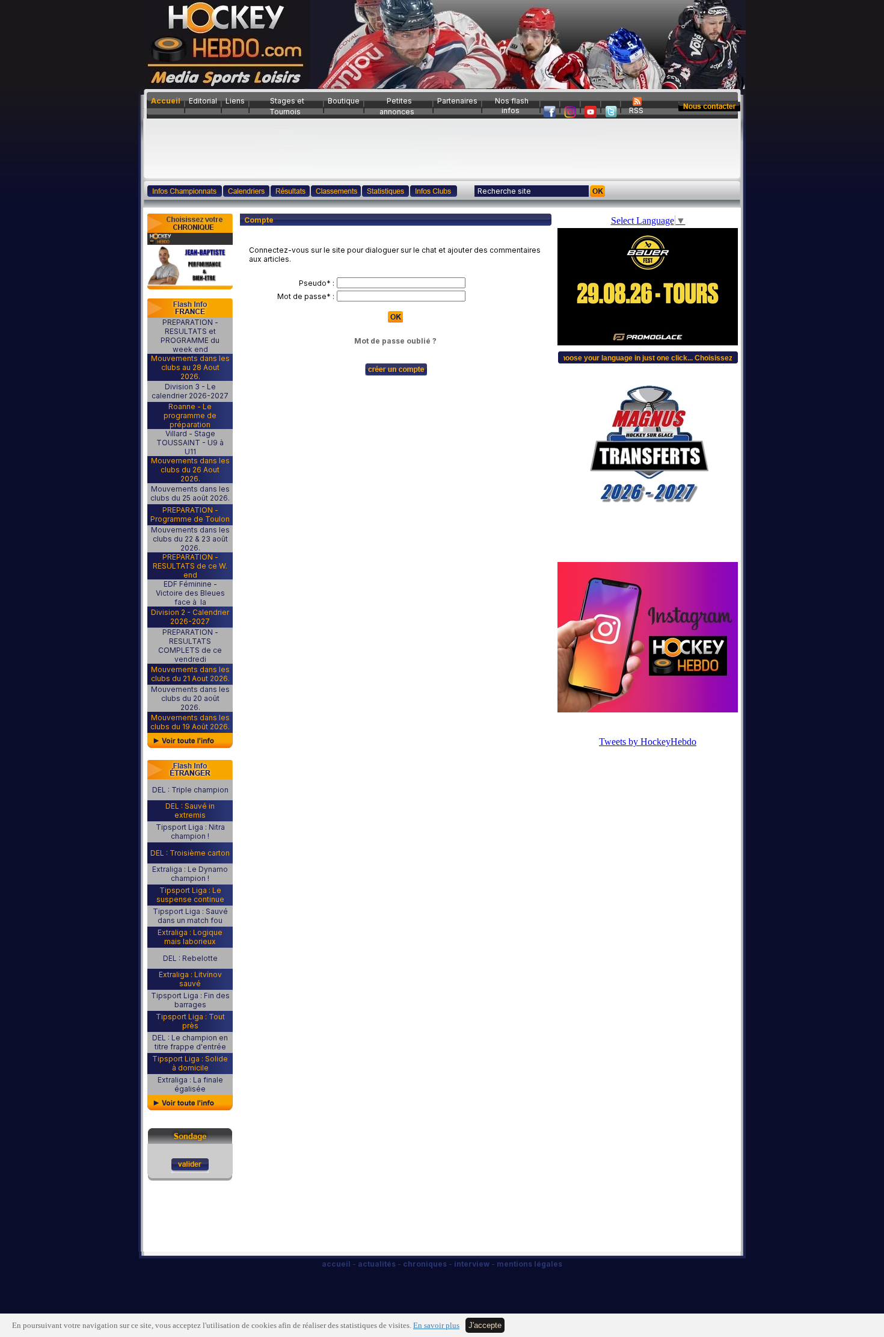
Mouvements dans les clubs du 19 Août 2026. (190, 722)
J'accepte (485, 1325)
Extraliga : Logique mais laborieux (190, 937)
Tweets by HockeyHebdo (647, 741)
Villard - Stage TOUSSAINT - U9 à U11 (190, 442)
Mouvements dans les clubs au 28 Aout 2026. (190, 367)
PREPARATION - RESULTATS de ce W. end (190, 565)
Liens (235, 100)
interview (472, 1263)
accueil (336, 1263)
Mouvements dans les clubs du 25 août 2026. (190, 493)
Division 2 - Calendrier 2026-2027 (190, 617)
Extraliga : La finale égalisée (190, 1084)
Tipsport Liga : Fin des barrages (190, 1000)
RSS (636, 110)
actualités (377, 1263)
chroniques (425, 1263)
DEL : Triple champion (190, 789)
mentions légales (529, 1263)
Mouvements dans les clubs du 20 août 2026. (190, 698)
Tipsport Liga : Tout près (190, 1021)
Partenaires (457, 100)
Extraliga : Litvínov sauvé (190, 979)
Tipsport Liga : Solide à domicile (190, 1063)
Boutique (344, 100)
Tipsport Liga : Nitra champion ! (190, 832)
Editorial (203, 100)
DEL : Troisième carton (190, 852)
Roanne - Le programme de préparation (190, 415)
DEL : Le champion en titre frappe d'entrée (190, 1042)
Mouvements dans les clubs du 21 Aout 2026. (190, 674)
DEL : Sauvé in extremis (190, 810)
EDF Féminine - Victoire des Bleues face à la (190, 593)
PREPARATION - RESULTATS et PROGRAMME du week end (190, 336)
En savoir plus (436, 1325)
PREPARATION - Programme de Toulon (190, 514)
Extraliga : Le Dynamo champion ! (190, 874)
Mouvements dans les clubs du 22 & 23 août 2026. (190, 538)
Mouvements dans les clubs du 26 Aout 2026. (190, 469)
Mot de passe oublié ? (395, 340)
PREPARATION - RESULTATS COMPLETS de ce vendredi (190, 646)
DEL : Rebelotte (190, 958)
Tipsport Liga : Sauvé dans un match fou (190, 916)
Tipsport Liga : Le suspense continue (190, 895)
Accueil (165, 100)
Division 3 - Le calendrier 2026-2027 (190, 391)
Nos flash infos (512, 105)
